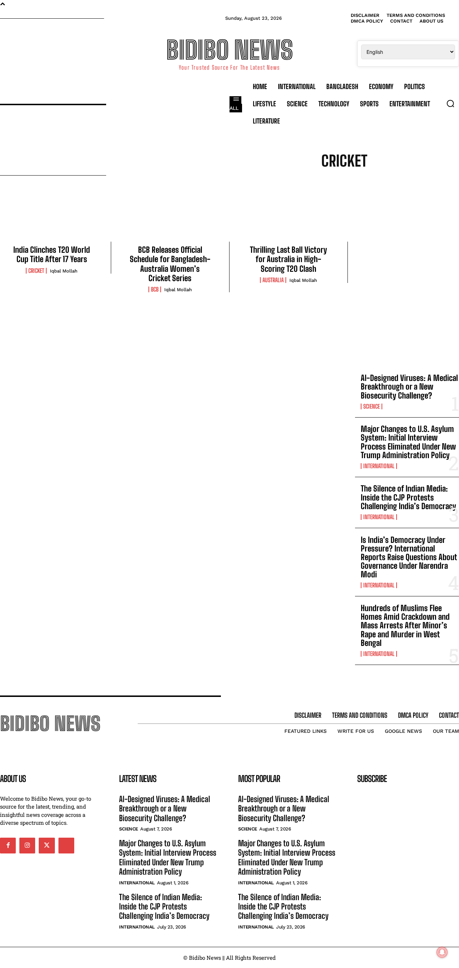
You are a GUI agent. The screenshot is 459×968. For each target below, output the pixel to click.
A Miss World (331, 194)
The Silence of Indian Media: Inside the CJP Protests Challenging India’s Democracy (408, 497)
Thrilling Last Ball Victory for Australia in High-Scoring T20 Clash (288, 259)
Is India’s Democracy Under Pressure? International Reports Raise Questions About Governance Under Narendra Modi (409, 557)
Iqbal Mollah (63, 271)
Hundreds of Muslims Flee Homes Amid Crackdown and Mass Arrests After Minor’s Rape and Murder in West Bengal (405, 625)
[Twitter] (47, 845)
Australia (273, 280)
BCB (154, 289)
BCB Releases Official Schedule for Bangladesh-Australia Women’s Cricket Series (170, 264)
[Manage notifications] (442, 952)
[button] (450, 103)
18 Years (290, 185)
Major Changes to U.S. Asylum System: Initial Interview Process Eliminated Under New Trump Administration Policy (408, 442)
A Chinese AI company (405, 185)
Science (371, 406)
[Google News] (66, 845)
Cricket (36, 271)
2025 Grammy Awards (338, 185)
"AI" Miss (260, 185)
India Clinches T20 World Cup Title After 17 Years (51, 254)
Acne (363, 194)
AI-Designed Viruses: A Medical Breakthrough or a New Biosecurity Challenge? (409, 386)
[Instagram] (27, 845)
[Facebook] (8, 845)
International (378, 466)
